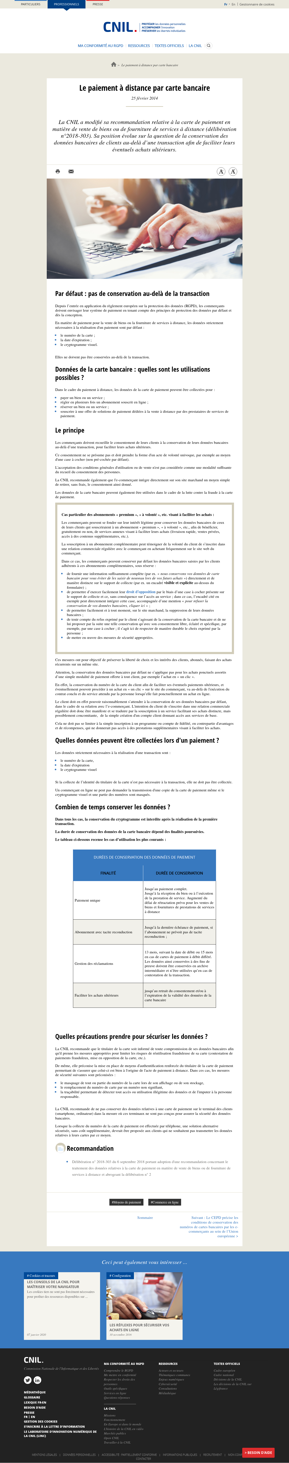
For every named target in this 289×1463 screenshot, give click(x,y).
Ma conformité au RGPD (100, 45)
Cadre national (224, 1375)
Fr (225, 4)
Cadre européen (224, 1370)
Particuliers (30, 4)
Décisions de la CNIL (228, 1379)
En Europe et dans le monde (122, 1424)
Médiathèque (167, 1393)
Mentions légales (44, 1455)
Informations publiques (180, 1455)
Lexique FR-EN (35, 1402)
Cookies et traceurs (42, 1275)
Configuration (121, 1275)
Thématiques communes (174, 1375)
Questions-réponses (117, 1397)
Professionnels (66, 4)
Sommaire (145, 1217)
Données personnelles (79, 1455)
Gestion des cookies (40, 1421)
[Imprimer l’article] (58, 171)
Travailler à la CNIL (117, 1442)
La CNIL (195, 45)
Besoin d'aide (260, 1452)
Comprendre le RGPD (118, 1370)
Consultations (168, 1388)
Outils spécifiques (115, 1388)
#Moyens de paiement (126, 1202)
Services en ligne (115, 1393)
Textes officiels (169, 45)
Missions (110, 1415)
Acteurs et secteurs (171, 1370)
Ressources (139, 45)
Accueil (114, 64)
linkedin (37, 1380)
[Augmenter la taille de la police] (233, 171)
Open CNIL (111, 1438)
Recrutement (212, 1455)
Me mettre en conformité (120, 1375)
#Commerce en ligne (165, 1202)
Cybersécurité (168, 1384)
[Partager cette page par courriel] (71, 171)
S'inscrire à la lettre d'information (54, 1426)
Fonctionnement (114, 1420)
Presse (98, 4)
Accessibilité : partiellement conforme (129, 1455)
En (233, 4)
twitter (28, 1380)
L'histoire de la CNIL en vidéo (123, 1429)
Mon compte (237, 1455)
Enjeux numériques (171, 1379)
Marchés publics (115, 1433)
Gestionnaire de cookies (256, 4)
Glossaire (32, 1397)
